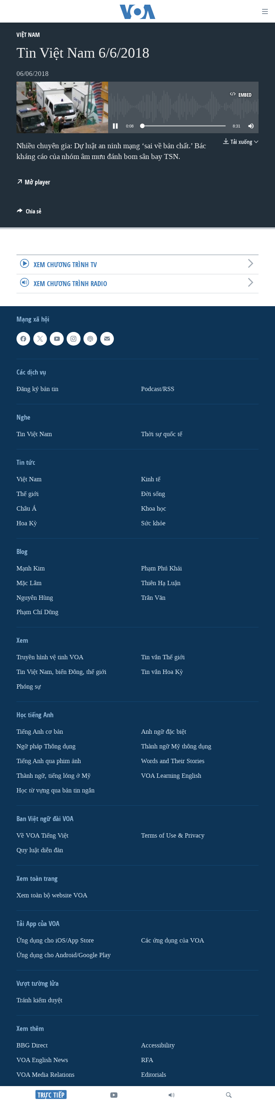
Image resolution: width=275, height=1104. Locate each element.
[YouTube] (113, 1095)
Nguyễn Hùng (34, 598)
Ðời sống (153, 494)
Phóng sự (28, 687)
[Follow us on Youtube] (56, 339)
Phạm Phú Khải (161, 568)
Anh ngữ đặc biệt (163, 732)
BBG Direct (32, 1045)
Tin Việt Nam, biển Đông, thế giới (61, 672)
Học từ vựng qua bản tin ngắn (55, 790)
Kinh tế (150, 479)
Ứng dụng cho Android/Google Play (63, 955)
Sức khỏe (153, 523)
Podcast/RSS (157, 389)
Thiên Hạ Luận (160, 583)
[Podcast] (90, 339)
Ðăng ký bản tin (37, 389)
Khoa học (153, 509)
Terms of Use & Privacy (172, 835)
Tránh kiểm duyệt (39, 1000)
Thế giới (27, 494)
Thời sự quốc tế (161, 434)
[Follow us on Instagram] (73, 339)
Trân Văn (153, 598)
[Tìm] (229, 1095)
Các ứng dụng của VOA (172, 940)
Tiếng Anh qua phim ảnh (48, 761)
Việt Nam (28, 34)
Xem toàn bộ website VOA (51, 895)
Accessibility (158, 1045)
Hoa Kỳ (26, 523)
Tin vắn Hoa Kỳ (162, 672)
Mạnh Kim (30, 568)
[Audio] (171, 1095)
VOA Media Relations (45, 1075)
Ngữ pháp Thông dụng (46, 746)
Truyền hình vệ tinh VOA (49, 658)
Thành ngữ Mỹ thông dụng (176, 746)
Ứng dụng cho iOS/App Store (55, 940)
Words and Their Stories (172, 761)
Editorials (153, 1075)
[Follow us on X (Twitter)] (40, 339)
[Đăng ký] (107, 339)
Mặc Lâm (29, 583)
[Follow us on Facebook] (23, 339)
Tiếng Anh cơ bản (39, 732)
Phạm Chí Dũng (37, 612)
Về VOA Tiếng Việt (42, 835)
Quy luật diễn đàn (39, 850)
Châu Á (26, 509)
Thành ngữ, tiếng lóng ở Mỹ (53, 776)
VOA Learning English (171, 776)
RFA (147, 1060)
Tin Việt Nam (34, 434)
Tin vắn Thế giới (163, 658)
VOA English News (42, 1060)
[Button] (29, 213)
